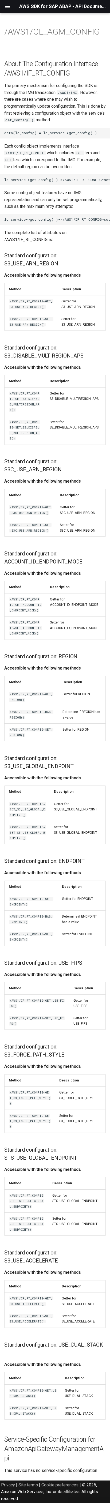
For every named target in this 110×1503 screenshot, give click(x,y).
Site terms (28, 1484)
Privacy (8, 1484)
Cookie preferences (59, 1484)
